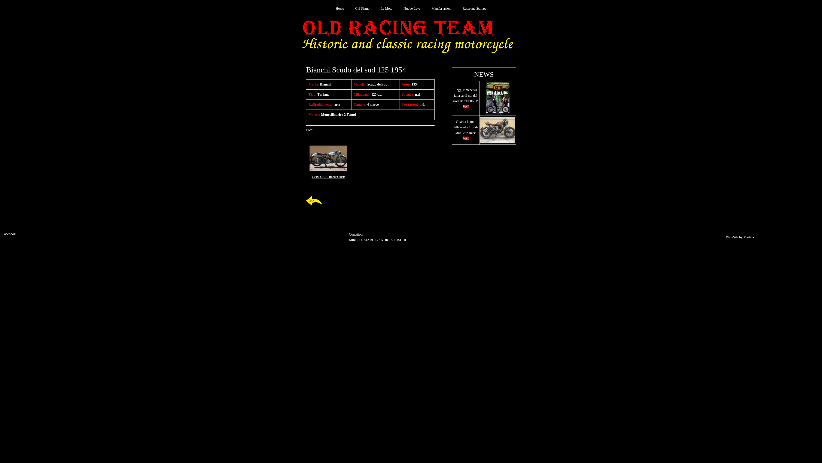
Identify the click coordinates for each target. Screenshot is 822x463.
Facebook (9, 234)
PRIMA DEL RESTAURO (328, 177)
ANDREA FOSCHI (392, 240)
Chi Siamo (362, 8)
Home (340, 8)
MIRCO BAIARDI (362, 240)
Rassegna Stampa (474, 8)
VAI (466, 106)
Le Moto (386, 8)
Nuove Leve (412, 8)
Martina (748, 237)
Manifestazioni (441, 8)
